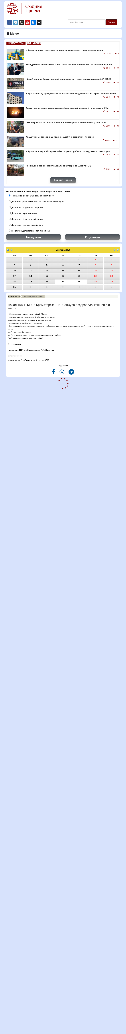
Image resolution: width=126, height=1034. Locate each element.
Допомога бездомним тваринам (27, 207)
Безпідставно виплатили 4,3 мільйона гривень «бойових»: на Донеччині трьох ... (70, 64)
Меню (14, 33)
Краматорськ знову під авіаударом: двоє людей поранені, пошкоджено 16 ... (67, 108)
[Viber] (62, 373)
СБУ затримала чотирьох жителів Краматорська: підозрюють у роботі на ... (67, 122)
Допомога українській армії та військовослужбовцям (37, 201)
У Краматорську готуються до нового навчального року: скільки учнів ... (65, 50)
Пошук (111, 22)
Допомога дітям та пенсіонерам (27, 219)
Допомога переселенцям (24, 213)
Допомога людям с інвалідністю (27, 225)
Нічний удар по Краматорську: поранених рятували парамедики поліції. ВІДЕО (69, 79)
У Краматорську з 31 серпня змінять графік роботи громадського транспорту (68, 151)
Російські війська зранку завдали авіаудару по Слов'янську (58, 165)
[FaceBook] (54, 373)
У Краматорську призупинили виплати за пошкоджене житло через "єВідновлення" (71, 93)
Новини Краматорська (33, 296)
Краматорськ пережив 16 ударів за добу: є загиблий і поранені (60, 137)
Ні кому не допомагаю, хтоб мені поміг (30, 231)
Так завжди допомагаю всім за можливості (32, 195)
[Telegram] (71, 373)
